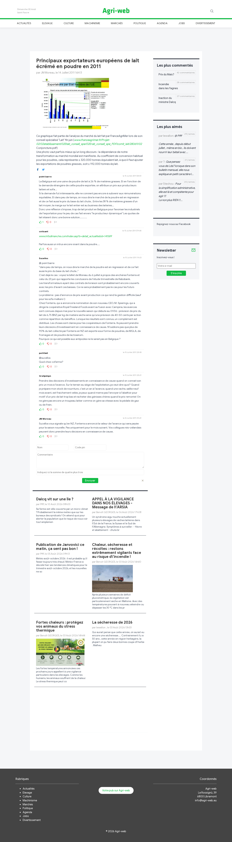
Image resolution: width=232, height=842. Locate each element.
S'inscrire (176, 273)
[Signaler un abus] (55, 222)
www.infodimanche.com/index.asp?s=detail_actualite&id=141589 (75, 236)
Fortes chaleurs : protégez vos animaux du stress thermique (59, 626)
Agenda (162, 23)
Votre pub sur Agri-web (116, 790)
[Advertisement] (116, 39)
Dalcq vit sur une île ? (54, 499)
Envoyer (90, 480)
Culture (69, 23)
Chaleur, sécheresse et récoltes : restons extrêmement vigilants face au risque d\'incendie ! (116, 550)
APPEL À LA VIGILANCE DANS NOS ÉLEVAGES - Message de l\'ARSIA (113, 503)
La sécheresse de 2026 (112, 622)
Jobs (182, 23)
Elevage (47, 23)
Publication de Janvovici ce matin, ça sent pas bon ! (60, 546)
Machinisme (92, 23)
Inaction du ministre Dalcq (167, 100)
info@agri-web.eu (206, 800)
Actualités (24, 23)
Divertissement (205, 23)
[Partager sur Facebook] (37, 169)
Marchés (117, 23)
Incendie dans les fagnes (168, 86)
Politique (140, 23)
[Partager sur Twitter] (43, 169)
